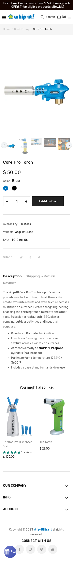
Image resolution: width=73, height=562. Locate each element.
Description (12, 276)
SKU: (6, 240)
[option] (9, 146)
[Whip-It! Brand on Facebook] (19, 549)
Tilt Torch (46, 442)
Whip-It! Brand (43, 529)
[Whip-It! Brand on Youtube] (52, 549)
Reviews (9, 283)
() (64, 17)
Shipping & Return (40, 276)
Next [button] (69, 145)
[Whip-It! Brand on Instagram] (30, 549)
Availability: (10, 224)
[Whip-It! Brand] (21, 17)
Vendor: (8, 232)
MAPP (43, 348)
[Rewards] (10, 552)
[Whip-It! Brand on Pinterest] (41, 549)
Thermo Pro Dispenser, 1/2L (17, 444)
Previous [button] (4, 145)
